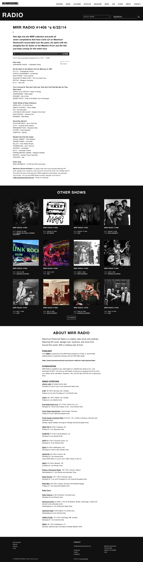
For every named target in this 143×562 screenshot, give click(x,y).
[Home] (10, 4)
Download (32, 58)
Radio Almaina (47, 477)
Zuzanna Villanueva (22, 273)
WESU (44, 524)
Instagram (77, 554)
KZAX (44, 447)
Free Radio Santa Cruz (50, 404)
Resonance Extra (48, 502)
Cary (78, 233)
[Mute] (63, 54)
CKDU (44, 398)
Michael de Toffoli (22, 233)
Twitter (76, 552)
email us (86, 371)
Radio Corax (46, 490)
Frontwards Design (83, 558)
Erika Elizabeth (113, 233)
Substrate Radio (47, 511)
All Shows (71, 317)
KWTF (44, 441)
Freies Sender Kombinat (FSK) (52, 418)
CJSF (44, 391)
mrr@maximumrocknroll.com (82, 546)
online (82, 484)
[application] (41, 53)
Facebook (77, 550)
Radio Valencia (47, 495)
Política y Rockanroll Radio (51, 470)
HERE (48, 354)
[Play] (15, 54)
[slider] (66, 53)
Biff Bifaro (50, 233)
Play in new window (23, 58)
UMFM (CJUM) (47, 517)
